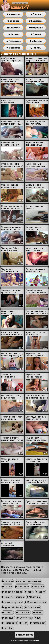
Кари (30, 591)
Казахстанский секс (29, 581)
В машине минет (36, 602)
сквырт (39, 612)
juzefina (8, 628)
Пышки (8, 586)
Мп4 (25, 622)
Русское (14, 34)
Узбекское (36, 41)
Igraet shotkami (13, 607)
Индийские (10, 622)
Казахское (14, 27)
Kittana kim (38, 622)
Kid (39, 617)
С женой (36, 34)
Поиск (35, 48)
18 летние (35, 597)
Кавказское (36, 21)
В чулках (36, 14)
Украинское (14, 48)
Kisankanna (33, 607)
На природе (37, 27)
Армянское (14, 14)
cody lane (39, 586)
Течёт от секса (13, 591)
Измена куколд (13, 602)
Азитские (23, 586)
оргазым (9, 617)
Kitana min (24, 612)
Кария (41, 591)
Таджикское (14, 41)
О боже (8, 612)
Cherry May (25, 617)
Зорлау (8, 581)
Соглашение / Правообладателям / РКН (24, 640)
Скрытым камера (14, 597)
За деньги (14, 21)
